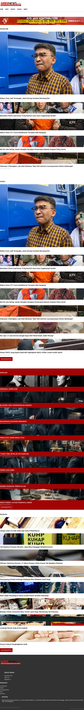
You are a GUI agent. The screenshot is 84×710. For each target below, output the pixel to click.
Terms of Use (81, 708)
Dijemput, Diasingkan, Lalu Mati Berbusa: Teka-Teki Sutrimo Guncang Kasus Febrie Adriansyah (36, 166)
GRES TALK (6, 677)
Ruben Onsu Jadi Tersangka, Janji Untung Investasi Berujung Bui (25, 98)
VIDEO (6, 9)
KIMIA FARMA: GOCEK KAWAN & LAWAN (16, 503)
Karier (1, 691)
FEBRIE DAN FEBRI (7, 470)
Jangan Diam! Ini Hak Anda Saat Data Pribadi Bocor (20, 531)
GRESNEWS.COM (8, 675)
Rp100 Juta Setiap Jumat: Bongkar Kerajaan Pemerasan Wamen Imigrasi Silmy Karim (33, 149)
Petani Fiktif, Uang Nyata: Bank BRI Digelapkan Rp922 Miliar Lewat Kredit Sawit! (31, 352)
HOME (1, 9)
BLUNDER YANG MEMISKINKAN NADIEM (16, 405)
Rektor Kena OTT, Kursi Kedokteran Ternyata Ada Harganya (23, 133)
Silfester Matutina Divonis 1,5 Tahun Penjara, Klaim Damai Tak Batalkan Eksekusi (31, 563)
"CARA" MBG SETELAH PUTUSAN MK (14, 454)
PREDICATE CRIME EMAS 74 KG (12, 438)
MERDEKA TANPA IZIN (8, 389)
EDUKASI (19, 9)
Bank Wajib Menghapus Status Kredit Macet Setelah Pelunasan (24, 596)
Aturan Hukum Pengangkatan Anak (13, 644)
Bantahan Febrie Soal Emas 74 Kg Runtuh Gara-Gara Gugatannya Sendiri (28, 116)
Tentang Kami (3, 686)
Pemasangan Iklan (4, 689)
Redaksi (2, 687)
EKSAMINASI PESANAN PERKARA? (13, 421)
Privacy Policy (74, 708)
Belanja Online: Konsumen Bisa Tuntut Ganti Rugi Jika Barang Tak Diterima (29, 612)
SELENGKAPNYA (6, 359)
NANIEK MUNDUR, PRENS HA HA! (13, 486)
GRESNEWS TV (7, 679)
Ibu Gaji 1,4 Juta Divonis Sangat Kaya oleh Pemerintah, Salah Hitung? (26, 336)
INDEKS (25, 9)
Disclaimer (2, 693)
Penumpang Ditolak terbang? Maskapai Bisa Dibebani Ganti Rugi (25, 579)
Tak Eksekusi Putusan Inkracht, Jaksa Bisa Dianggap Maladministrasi (26, 547)
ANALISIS (13, 9)
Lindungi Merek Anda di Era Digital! (13, 628)
